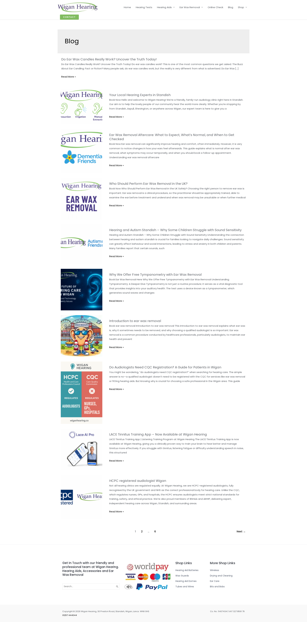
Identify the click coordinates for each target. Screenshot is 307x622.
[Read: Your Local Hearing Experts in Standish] (81, 106)
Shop (241, 7)
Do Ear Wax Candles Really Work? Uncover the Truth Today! (109, 59)
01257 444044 (69, 615)
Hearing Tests (144, 7)
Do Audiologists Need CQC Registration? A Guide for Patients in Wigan (165, 367)
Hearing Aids (164, 7)
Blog (230, 7)
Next (241, 531)
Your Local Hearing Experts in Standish (140, 95)
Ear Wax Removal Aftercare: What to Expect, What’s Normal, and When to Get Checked (171, 137)
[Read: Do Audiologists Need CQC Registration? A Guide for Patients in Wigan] (81, 392)
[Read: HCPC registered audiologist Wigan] (81, 497)
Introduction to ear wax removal (135, 321)
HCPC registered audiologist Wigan (137, 480)
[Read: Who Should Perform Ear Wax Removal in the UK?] (81, 198)
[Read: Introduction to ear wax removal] (81, 335)
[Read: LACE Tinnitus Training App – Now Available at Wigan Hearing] (81, 449)
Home (127, 7)
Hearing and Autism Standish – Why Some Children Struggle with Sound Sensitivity (175, 230)
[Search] (117, 586)
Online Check (215, 7)
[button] (69, 17)
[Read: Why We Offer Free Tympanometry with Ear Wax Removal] (81, 289)
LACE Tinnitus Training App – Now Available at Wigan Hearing (158, 434)
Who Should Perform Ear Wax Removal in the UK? (148, 183)
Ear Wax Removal (190, 7)
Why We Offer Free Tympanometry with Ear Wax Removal (155, 274)
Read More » (68, 76)
